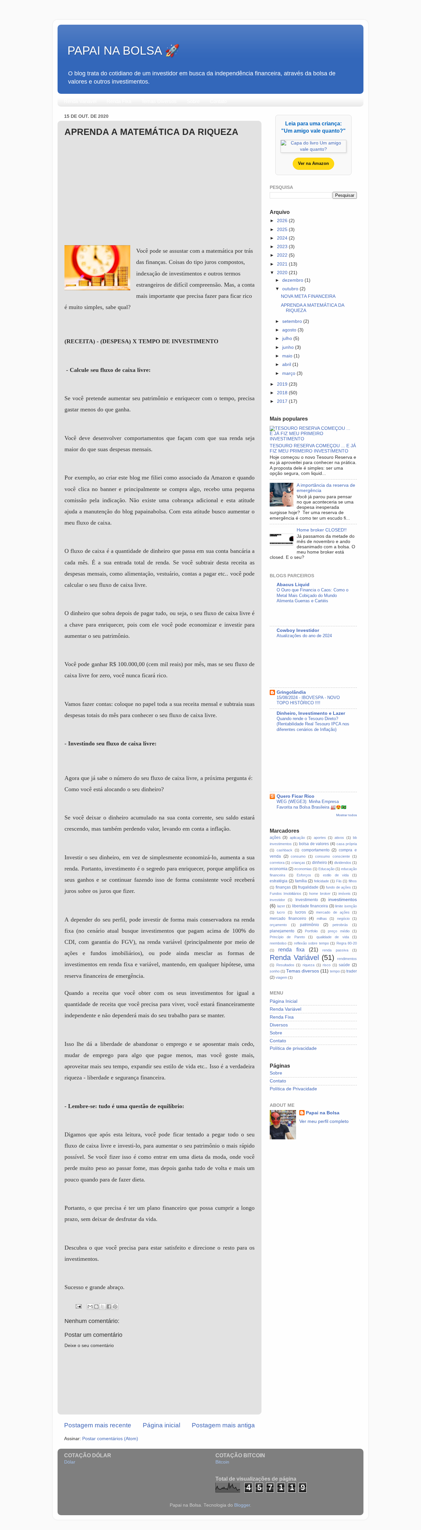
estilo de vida (336, 875)
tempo (335, 971)
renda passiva (335, 950)
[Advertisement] (159, 191)
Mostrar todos (346, 815)
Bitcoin (222, 1462)
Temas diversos (302, 971)
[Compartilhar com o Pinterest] (115, 1306)
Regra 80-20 (346, 943)
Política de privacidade (293, 1048)
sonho (275, 971)
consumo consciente (332, 856)
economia (278, 869)
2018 (283, 392)
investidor (277, 900)
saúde (344, 965)
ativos (339, 838)
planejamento (282, 931)
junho (288, 347)
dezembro (293, 280)
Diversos (279, 1025)
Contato (218, 101)
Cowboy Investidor (298, 630)
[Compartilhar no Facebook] (109, 1306)
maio (288, 355)
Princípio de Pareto (287, 937)
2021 (283, 264)
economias (303, 869)
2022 (283, 255)
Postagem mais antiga (223, 1425)
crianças (298, 863)
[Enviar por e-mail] (90, 1306)
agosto (290, 329)
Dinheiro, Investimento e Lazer (311, 713)
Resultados (285, 965)
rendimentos (347, 959)
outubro (291, 288)
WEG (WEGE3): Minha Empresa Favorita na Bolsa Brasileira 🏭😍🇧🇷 (311, 804)
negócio (343, 919)
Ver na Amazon (313, 163)
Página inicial (161, 1425)
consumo (298, 856)
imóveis (344, 893)
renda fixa (291, 949)
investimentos (342, 899)
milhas (322, 919)
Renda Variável (80, 101)
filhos (353, 881)
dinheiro (319, 862)
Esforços (304, 875)
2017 (283, 401)
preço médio (339, 931)
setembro (292, 321)
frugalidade (308, 887)
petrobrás (340, 925)
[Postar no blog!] (96, 1306)
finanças (283, 887)
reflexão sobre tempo (311, 943)
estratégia (278, 881)
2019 (283, 384)
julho (287, 338)
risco (327, 965)
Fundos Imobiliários (285, 893)
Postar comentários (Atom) (110, 1438)
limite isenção (346, 906)
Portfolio (311, 931)
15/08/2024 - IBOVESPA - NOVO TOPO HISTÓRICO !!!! (308, 700)
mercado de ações (333, 912)
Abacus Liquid (293, 584)
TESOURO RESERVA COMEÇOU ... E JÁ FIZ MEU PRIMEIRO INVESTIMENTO (313, 448)
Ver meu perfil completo (324, 1121)
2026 (283, 220)
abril (287, 364)
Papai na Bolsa (322, 1112)
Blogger (242, 1505)
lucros (300, 912)
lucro (281, 912)
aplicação (297, 838)
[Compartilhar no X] (102, 1306)
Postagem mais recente (97, 1425)
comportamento (316, 850)
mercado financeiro (288, 918)
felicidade (321, 881)
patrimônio (309, 924)
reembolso (278, 943)
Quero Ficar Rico (295, 796)
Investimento (306, 899)
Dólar (69, 1462)
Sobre (193, 101)
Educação (326, 869)
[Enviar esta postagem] (78, 1306)
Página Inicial (283, 1001)
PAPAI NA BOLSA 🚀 (123, 50)
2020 (283, 272)
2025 (283, 229)
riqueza (308, 965)
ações (275, 837)
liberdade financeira (310, 906)
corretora (277, 863)
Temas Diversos (159, 101)
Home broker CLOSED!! (322, 530)
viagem (281, 977)
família (301, 881)
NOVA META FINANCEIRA (308, 296)
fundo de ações (338, 887)
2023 (283, 246)
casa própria (346, 844)
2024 (283, 238)
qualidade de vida (332, 937)
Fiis (339, 881)
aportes (320, 838)
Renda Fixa (119, 101)
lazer (281, 906)
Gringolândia (291, 692)
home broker (319, 893)
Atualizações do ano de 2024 (304, 635)
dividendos (342, 863)
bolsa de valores (314, 844)
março (289, 373)
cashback (284, 850)
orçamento (278, 925)
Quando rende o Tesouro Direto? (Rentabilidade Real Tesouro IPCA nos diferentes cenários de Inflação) (313, 724)
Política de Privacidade (293, 1088)
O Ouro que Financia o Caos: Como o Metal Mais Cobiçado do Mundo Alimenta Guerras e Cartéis (312, 595)
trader (351, 971)
